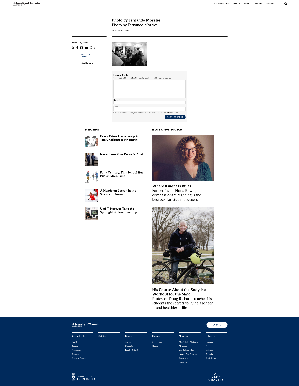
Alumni (128, 342)
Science (75, 346)
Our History (157, 342)
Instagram (210, 350)
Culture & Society (79, 358)
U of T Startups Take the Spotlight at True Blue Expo (119, 210)
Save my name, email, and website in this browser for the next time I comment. (148, 113)
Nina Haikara (122, 30)
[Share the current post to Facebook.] (77, 47)
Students (129, 346)
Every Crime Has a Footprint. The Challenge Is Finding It (120, 138)
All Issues (183, 346)
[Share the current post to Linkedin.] (81, 47)
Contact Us (183, 362)
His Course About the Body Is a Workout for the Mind (179, 292)
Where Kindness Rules (171, 186)
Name (116, 100)
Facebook (210, 342)
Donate (217, 325)
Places (155, 346)
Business (75, 354)
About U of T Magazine (188, 342)
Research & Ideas (222, 4)
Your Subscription (186, 350)
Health (74, 342)
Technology (76, 350)
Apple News (211, 358)
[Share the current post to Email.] (86, 48)
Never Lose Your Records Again (122, 154)
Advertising (184, 358)
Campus (258, 4)
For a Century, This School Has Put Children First (121, 174)
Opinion (236, 4)
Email (116, 106)
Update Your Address (188, 354)
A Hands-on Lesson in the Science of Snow (118, 192)
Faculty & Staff (131, 350)
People (247, 4)
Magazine (270, 4)
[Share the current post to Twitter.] (73, 47)
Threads (209, 354)
